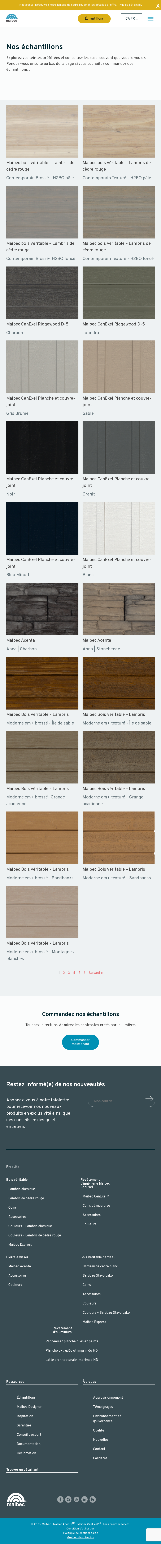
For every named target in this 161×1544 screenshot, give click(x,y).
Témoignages (103, 1407)
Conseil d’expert (29, 1435)
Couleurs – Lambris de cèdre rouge (34, 1235)
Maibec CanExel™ (96, 1196)
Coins (12, 1208)
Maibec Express (20, 1245)
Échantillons (94, 19)
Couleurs (89, 1224)
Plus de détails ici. (130, 5)
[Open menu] (150, 18)
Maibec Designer (29, 1407)
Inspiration (25, 1416)
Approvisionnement (108, 1398)
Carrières (100, 1458)
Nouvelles (100, 1440)
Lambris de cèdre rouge (26, 1198)
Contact (99, 1449)
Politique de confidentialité (80, 1533)
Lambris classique (21, 1189)
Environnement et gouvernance (107, 1418)
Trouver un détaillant (22, 1470)
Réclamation (26, 1453)
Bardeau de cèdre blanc (100, 1266)
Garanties (24, 1425)
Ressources (15, 1382)
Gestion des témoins (80, 1537)
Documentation (28, 1444)
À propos (89, 1382)
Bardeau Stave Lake (98, 1276)
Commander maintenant (80, 1042)
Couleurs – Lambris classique (30, 1226)
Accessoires (17, 1217)
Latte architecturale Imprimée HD (71, 1360)
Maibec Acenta (19, 1266)
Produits (12, 1167)
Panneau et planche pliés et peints (71, 1341)
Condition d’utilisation (80, 1529)
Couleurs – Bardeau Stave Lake (106, 1313)
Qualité (98, 1431)
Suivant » (96, 973)
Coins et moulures (96, 1206)
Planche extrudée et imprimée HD (71, 1351)
